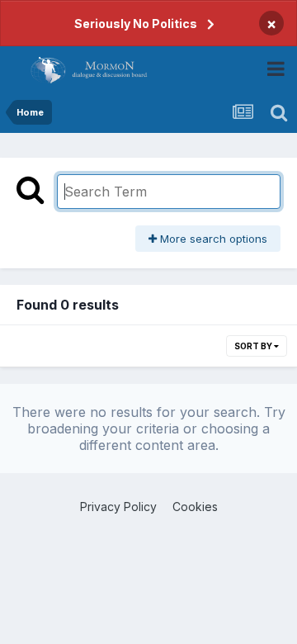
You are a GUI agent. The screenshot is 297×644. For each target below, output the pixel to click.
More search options (212, 238)
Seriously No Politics (135, 24)
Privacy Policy (118, 507)
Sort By (254, 346)
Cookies (195, 507)
